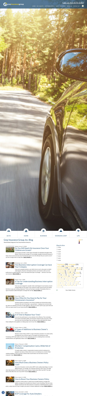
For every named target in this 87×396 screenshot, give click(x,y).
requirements (69, 285)
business (68, 266)
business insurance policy (70, 281)
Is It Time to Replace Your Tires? (27, 315)
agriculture (59, 285)
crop (72, 284)
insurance (61, 264)
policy (59, 266)
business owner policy (70, 279)
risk (75, 277)
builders (59, 277)
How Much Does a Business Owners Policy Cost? (31, 363)
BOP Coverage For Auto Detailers (28, 394)
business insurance (62, 269)
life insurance (60, 271)
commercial (61, 268)
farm (75, 284)
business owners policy (67, 277)
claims (79, 284)
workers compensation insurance (62, 280)
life (72, 272)
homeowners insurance (62, 276)
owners (72, 269)
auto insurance (70, 271)
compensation (70, 273)
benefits (74, 285)
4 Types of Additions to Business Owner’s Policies (31, 330)
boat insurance (59, 286)
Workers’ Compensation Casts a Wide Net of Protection (32, 347)
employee (64, 285)
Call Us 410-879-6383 (73, 2)
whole (58, 275)
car (58, 273)
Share (80, 239)
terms (64, 275)
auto (68, 272)
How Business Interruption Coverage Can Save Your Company (33, 266)
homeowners (72, 268)
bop (80, 268)
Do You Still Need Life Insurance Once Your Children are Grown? (32, 249)
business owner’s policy (61, 284)
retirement (69, 275)
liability (79, 269)
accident (77, 272)
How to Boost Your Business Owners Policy (32, 379)
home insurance (60, 279)
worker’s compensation (60, 281)
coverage (72, 264)
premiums (77, 281)
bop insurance (61, 272)
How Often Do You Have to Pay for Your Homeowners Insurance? (31, 299)
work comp (68, 284)
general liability (71, 280)
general (78, 273)
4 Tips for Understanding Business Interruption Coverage (33, 282)
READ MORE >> (28, 257)
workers (63, 273)
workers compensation (74, 276)
